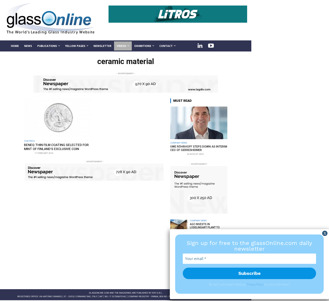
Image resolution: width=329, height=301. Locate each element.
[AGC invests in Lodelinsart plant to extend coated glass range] (178, 228)
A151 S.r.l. (157, 292)
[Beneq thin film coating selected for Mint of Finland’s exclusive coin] (58, 117)
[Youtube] (211, 46)
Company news (178, 143)
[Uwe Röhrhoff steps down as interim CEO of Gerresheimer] (198, 123)
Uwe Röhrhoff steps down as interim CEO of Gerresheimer (198, 148)
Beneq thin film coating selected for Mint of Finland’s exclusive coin (56, 147)
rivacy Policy (255, 284)
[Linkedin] (199, 46)
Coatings (29, 141)
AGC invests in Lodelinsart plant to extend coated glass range (205, 229)
